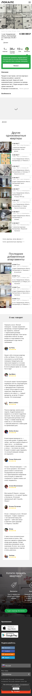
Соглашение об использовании (20, 685)
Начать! (16, 66)
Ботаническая (17, 272)
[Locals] (7, 2)
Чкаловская (17, 230)
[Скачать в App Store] (9, 628)
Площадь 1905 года (19, 196)
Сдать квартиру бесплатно (16, 611)
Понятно (16, 688)
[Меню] (29, 2)
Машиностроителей (19, 174)
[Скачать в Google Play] (9, 635)
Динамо (16, 151)
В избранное (30, 27)
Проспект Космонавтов (20, 208)
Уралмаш (16, 185)
